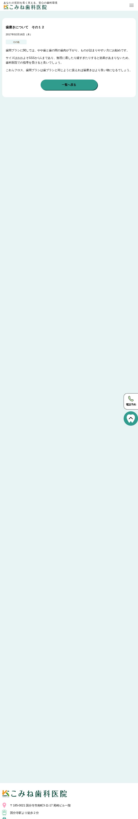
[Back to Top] (131, 418)
